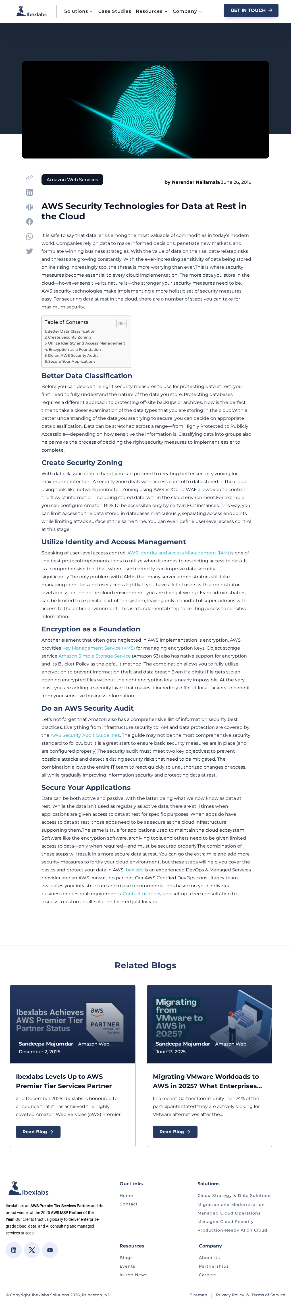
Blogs (126, 1257)
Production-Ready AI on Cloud (232, 1230)
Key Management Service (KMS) (98, 648)
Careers (208, 1274)
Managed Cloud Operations (229, 1213)
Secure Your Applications (71, 361)
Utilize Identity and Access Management (86, 343)
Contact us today (142, 893)
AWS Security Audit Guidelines (85, 735)
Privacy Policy (230, 1295)
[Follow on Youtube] (50, 1250)
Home (126, 1195)
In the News (133, 1274)
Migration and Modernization (231, 1204)
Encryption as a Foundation (75, 349)
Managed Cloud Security (226, 1221)
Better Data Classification (71, 331)
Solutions (76, 11)
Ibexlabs (134, 870)
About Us (209, 1257)
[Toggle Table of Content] (118, 323)
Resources (149, 11)
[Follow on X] (32, 1250)
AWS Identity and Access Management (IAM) (178, 553)
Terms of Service (268, 1295)
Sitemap (198, 1295)
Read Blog (34, 1131)
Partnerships (214, 1266)
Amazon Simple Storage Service (95, 656)
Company (185, 11)
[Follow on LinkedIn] (14, 1250)
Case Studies (114, 11)
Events (127, 1266)
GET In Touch (248, 10)
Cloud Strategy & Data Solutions (235, 1195)
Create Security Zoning (69, 337)
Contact (129, 1204)
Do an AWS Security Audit (73, 355)
